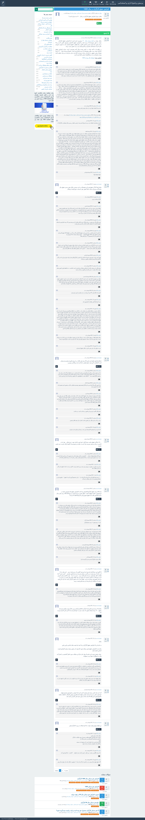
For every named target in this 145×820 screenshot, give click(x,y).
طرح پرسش (85, 4)
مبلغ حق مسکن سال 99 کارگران (90, 802)
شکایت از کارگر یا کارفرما (45, 46)
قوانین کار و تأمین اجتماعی (45, 20)
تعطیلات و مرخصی (47, 76)
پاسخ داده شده (98, 37)
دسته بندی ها (96, 4)
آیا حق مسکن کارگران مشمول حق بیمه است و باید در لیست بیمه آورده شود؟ (77, 810)
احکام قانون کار (48, 44)
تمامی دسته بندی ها (47, 18)
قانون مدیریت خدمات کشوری (44, 55)
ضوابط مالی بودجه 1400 (88, 58)
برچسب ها (102, 4)
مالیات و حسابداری (47, 73)
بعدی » (66, 770)
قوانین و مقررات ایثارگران (45, 67)
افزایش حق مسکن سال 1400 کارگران (88, 778)
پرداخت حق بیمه (48, 32)
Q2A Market (10, 818)
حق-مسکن (78, 782)
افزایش (89, 790)
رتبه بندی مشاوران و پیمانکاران (44, 84)
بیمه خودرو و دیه (48, 80)
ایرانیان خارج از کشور (46, 89)
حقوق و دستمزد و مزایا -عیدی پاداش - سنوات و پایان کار (80, 13)
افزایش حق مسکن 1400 (92, 786)
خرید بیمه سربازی (47, 78)
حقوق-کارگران (71, 782)
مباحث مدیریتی (48, 87)
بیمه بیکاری (49, 38)
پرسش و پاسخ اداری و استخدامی (130, 3)
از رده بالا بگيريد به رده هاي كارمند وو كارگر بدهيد (90, 117)
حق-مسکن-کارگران (97, 19)
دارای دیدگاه (98, 67)
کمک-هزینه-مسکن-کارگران (85, 782)
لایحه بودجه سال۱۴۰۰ (87, 41)
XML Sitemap (113, 4)
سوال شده (100, 13)
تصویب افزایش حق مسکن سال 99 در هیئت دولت (85, 794)
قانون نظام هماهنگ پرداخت (45, 65)
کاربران (90, 4)
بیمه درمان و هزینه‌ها (47, 82)
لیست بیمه (49, 52)
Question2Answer (23, 818)
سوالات (107, 4)
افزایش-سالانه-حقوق (89, 19)
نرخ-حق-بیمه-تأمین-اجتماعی (81, 790)
